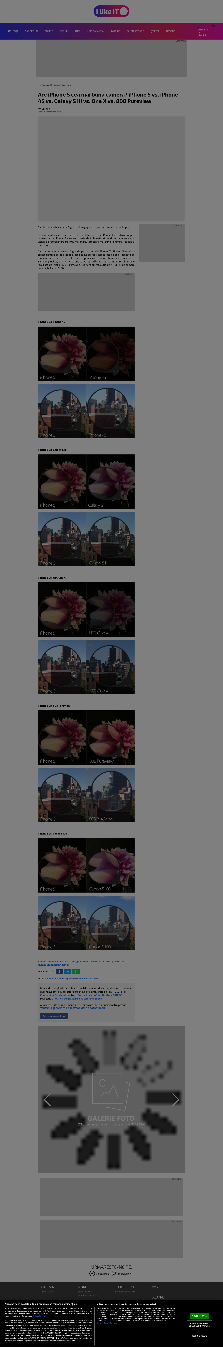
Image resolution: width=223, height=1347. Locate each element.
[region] (111, 1323)
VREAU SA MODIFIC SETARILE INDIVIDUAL (199, 1324)
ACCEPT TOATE (199, 1316)
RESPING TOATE (199, 1336)
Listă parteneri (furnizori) (107, 1323)
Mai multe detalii (39, 1316)
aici (34, 1333)
